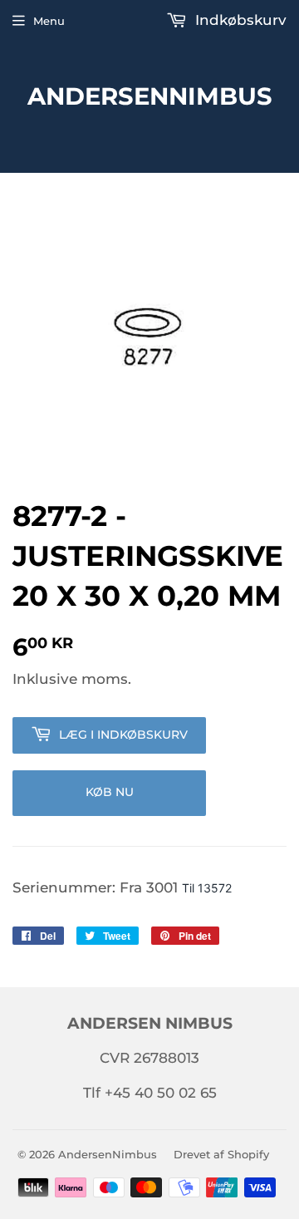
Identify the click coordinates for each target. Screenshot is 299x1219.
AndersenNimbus (149, 96)
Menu (49, 20)
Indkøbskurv (239, 20)
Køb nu (110, 791)
